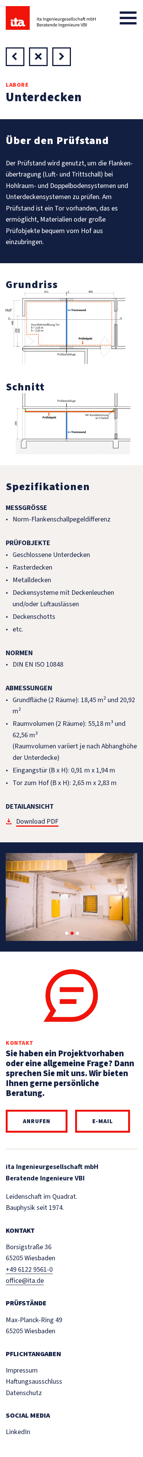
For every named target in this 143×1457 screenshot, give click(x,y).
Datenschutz (24, 1393)
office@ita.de (25, 1280)
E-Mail (102, 1121)
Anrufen (36, 1121)
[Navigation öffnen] (128, 18)
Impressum (22, 1370)
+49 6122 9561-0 (29, 1269)
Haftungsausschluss (34, 1381)
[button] (66, 933)
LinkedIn (18, 1432)
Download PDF (37, 821)
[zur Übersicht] (38, 56)
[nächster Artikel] (15, 56)
